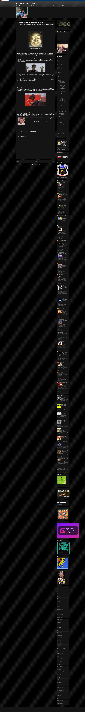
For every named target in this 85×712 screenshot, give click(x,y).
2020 (59, 57)
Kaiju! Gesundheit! (64, 436)
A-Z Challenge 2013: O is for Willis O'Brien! (64, 398)
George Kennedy (60, 651)
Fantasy (58, 643)
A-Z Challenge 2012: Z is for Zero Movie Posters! (64, 429)
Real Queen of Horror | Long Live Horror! (62, 308)
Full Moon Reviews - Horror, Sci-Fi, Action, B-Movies (62, 226)
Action (58, 606)
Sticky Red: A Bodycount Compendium (62, 241)
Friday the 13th (59, 646)
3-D (57, 601)
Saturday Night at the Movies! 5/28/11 (62, 88)
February (60, 133)
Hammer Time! (61, 116)
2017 (59, 61)
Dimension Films (60, 638)
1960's (58, 591)
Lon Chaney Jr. (59, 669)
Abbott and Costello (60, 604)
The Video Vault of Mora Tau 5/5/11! (62, 124)
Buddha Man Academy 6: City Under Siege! (62, 85)
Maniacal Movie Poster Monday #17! (62, 108)
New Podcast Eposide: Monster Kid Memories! (64, 287)
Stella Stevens (59, 685)
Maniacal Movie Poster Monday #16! (62, 114)
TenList (58, 693)
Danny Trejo (59, 632)
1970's (58, 593)
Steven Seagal (59, 687)
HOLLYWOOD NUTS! (61, 351)
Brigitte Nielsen (59, 619)
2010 (59, 136)
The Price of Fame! (62, 98)
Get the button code (59, 504)
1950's (58, 590)
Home (36, 161)
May (60, 80)
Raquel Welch (59, 677)
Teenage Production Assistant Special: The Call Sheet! (64, 413)
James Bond (59, 659)
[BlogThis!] (32, 131)
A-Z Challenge (59, 603)
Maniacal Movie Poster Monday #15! (62, 127)
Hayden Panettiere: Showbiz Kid (64, 184)
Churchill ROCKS (64, 373)
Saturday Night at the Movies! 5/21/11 (62, 100)
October (60, 73)
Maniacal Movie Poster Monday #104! (63, 405)
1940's (58, 588)
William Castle (59, 703)
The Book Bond (61, 252)
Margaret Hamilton (60, 671)
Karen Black (59, 664)
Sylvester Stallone (60, 690)
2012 (59, 68)
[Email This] (31, 131)
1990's (58, 596)
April (60, 130)
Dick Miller (59, 637)
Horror (58, 656)
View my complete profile (61, 149)
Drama (58, 640)
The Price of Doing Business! (62, 96)
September (61, 75)
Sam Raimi (59, 680)
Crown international (60, 630)
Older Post (52, 161)
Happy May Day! (61, 129)
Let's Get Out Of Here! (26, 4)
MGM (58, 672)
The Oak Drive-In (61, 285)
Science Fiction (59, 682)
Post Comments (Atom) (37, 164)
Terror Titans (60, 274)
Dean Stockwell (59, 635)
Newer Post (19, 161)
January (60, 134)
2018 (59, 60)
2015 (59, 64)
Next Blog (59, 502)
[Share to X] (33, 131)
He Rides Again (64, 194)
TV (57, 698)
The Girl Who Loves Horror (62, 382)
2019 (59, 59)
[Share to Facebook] (34, 131)
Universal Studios (60, 700)
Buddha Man (59, 622)
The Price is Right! (62, 91)
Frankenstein (59, 645)
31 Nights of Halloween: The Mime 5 (64, 276)
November (61, 72)
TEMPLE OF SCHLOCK (62, 263)
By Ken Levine (60, 332)
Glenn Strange (59, 653)
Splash (58, 684)
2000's (58, 598)
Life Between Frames (61, 193)
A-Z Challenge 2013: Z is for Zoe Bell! (64, 458)
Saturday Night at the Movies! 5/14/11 (62, 112)
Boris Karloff (59, 617)
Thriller (58, 695)
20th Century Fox (60, 599)
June (60, 79)
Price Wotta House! (62, 94)
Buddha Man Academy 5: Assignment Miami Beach (30, 22)
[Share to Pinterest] (35, 131)
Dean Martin (59, 633)
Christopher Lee (59, 627)
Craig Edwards (64, 141)
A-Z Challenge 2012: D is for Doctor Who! (64, 443)
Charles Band (59, 625)
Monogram (59, 674)
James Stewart (59, 661)
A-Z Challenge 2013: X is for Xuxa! (64, 451)
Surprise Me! (63, 502)
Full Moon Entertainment (61, 648)
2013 (59, 67)
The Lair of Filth (61, 319)
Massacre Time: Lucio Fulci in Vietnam (64, 364)
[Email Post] (30, 131)
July (60, 77)
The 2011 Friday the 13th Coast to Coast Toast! (62, 105)
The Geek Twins (61, 341)
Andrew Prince (59, 609)
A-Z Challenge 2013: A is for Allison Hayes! (64, 421)
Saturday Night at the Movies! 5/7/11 (62, 118)
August (60, 76)
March (60, 132)
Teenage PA (59, 692)
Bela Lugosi (59, 611)
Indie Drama (59, 658)
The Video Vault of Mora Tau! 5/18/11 (62, 102)
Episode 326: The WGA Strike (62, 333)
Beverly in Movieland (61, 182)
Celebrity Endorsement (60, 624)
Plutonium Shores (61, 362)
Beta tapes (59, 612)
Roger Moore (59, 679)
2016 (59, 63)
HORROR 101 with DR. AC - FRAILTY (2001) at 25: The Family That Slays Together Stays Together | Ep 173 (62, 231)
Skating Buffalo (61, 372)
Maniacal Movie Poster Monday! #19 (62, 82)
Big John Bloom (59, 614)
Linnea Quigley (59, 666)
